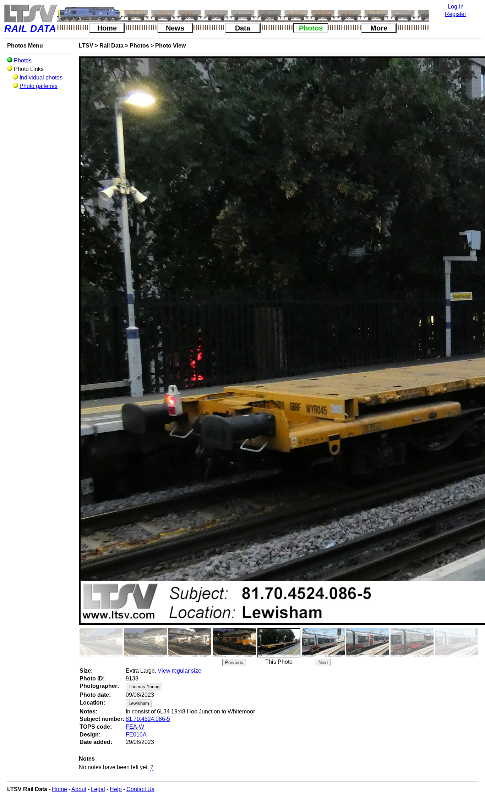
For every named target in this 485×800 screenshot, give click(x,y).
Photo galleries (39, 86)
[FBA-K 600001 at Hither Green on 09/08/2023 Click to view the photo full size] (189, 642)
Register (455, 14)
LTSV (86, 46)
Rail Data (111, 46)
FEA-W (135, 727)
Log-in (456, 7)
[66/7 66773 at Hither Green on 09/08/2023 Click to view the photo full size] (234, 642)
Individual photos (41, 78)
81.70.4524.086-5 (148, 719)
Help (116, 789)
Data (242, 28)
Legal (98, 789)
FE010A (136, 735)
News (175, 28)
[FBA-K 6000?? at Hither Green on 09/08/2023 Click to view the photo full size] (101, 642)
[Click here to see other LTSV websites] (30, 13)
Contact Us (140, 789)
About (78, 789)
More (378, 28)
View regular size (179, 671)
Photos (311, 28)
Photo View (170, 46)
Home (107, 28)
